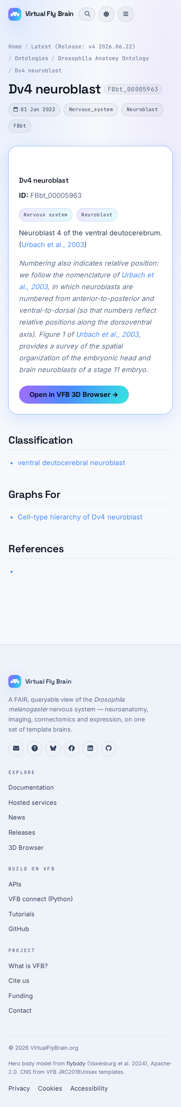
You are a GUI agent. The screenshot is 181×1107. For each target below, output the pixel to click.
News (16, 817)
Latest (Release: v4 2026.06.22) (83, 46)
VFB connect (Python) (40, 899)
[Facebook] (71, 748)
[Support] (16, 748)
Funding (20, 996)
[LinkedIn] (90, 748)
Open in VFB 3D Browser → (73, 394)
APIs (14, 884)
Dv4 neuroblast (38, 70)
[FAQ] (34, 748)
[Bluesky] (53, 748)
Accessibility (89, 1088)
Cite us (18, 981)
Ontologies (31, 58)
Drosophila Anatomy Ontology (103, 58)
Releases (21, 832)
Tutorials (21, 914)
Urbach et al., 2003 (52, 244)
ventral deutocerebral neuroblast (71, 462)
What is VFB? (28, 966)
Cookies (50, 1088)
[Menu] (126, 14)
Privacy (19, 1088)
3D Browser (26, 848)
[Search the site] (87, 14)
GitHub (18, 929)
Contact (20, 1010)
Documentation (31, 787)
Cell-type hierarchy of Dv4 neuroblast (80, 517)
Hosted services (32, 802)
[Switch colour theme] (106, 14)
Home (15, 46)
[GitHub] (108, 748)
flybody (76, 1063)
